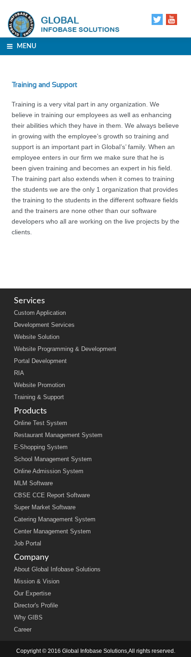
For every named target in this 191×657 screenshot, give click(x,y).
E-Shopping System (41, 447)
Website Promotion (39, 385)
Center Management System (52, 531)
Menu (24, 46)
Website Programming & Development (65, 348)
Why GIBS (28, 617)
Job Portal (27, 543)
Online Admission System (48, 471)
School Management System (53, 459)
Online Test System (40, 422)
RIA (19, 372)
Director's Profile (36, 605)
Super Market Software (45, 507)
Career (23, 629)
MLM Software (33, 483)
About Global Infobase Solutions (57, 569)
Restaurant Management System (58, 435)
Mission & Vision (36, 581)
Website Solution (36, 336)
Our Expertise (32, 593)
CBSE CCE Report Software (52, 495)
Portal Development (40, 360)
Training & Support (39, 397)
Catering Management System (55, 519)
